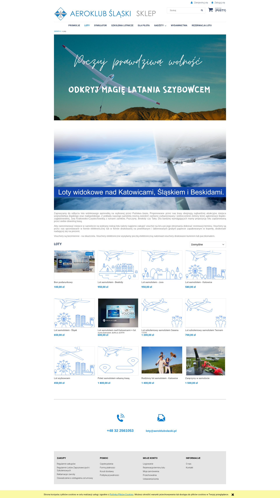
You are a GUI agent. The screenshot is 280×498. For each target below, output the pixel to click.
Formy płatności (107, 467)
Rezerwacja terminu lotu (154, 467)
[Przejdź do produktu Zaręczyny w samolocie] (205, 361)
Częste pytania (106, 464)
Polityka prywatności (109, 475)
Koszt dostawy (107, 471)
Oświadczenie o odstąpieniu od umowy (75, 478)
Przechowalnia (150, 475)
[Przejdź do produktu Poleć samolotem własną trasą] (118, 361)
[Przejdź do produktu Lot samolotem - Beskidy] (118, 264)
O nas (188, 464)
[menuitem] (74, 25)
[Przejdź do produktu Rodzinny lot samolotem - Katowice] (161, 361)
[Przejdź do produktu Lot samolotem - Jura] (161, 264)
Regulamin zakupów (66, 464)
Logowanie (148, 464)
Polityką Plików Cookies (121, 494)
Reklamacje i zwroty (66, 474)
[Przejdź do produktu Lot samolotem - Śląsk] (74, 312)
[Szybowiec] (140, 77)
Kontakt (189, 467)
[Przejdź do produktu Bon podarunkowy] (74, 264)
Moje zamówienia (151, 471)
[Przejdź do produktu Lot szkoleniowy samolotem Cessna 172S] (161, 312)
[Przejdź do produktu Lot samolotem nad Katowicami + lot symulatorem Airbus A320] (118, 312)
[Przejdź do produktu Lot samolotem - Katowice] (205, 264)
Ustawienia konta (151, 479)
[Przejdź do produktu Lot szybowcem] (74, 361)
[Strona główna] (105, 14)
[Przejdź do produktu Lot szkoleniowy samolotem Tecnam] (205, 312)
